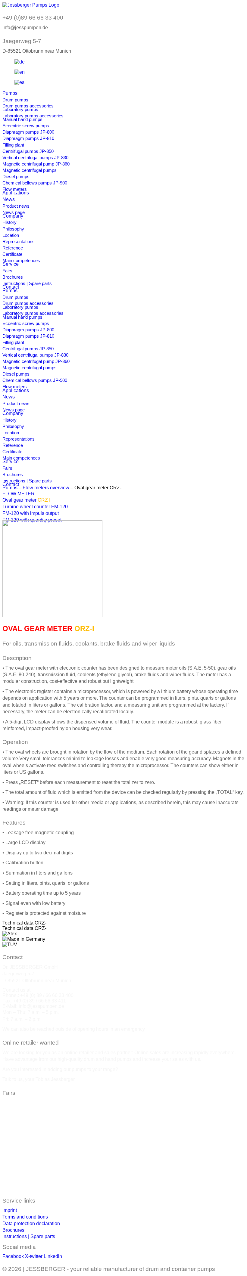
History (9, 222)
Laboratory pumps (20, 109)
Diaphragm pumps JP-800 (28, 132)
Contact (10, 287)
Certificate (12, 254)
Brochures (12, 277)
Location (10, 235)
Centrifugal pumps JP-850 (28, 151)
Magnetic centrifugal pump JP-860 (36, 163)
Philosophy (13, 228)
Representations (18, 241)
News (8, 199)
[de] (19, 61)
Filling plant (13, 144)
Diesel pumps (16, 176)
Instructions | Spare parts (27, 283)
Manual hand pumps (22, 119)
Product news (16, 206)
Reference (12, 247)
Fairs (7, 270)
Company (12, 215)
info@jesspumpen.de (41, 1006)
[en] (19, 72)
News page (13, 212)
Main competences (21, 260)
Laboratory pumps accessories (33, 115)
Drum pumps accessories (28, 106)
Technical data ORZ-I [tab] (25, 922)
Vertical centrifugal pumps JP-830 (35, 157)
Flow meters (14, 189)
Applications (15, 192)
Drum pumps (15, 99)
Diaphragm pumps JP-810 (28, 138)
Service (10, 264)
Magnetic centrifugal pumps (29, 170)
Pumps (9, 93)
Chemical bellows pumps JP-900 (34, 182)
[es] (19, 82)
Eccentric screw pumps (25, 125)
